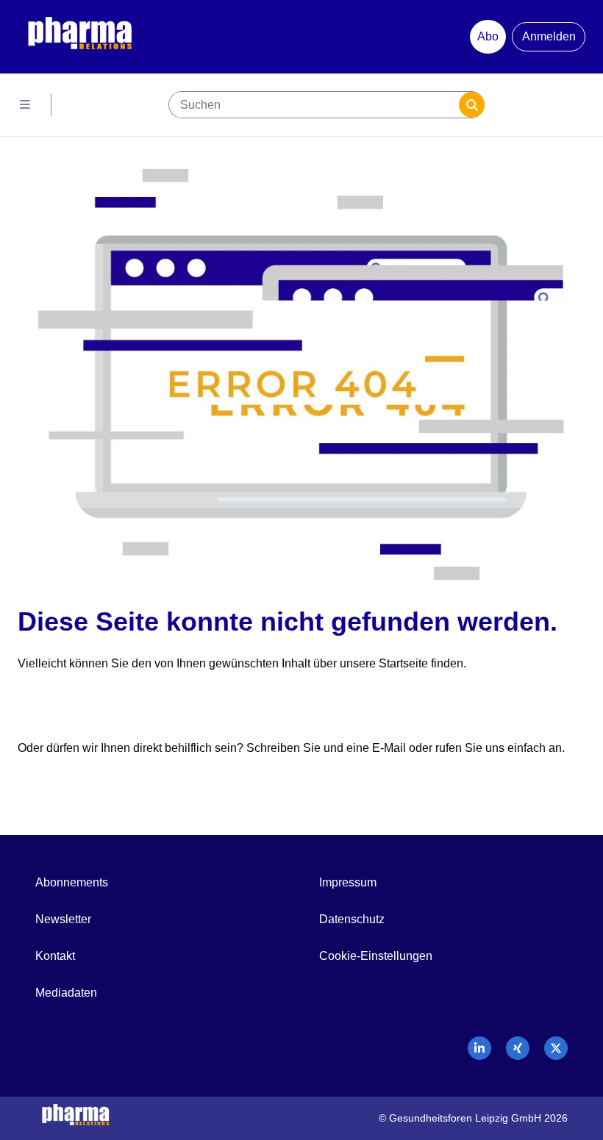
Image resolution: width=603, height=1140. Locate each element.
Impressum (348, 882)
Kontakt (55, 956)
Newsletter (63, 919)
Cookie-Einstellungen (375, 956)
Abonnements (71, 882)
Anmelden (549, 36)
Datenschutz (352, 919)
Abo (488, 36)
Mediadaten (66, 992)
